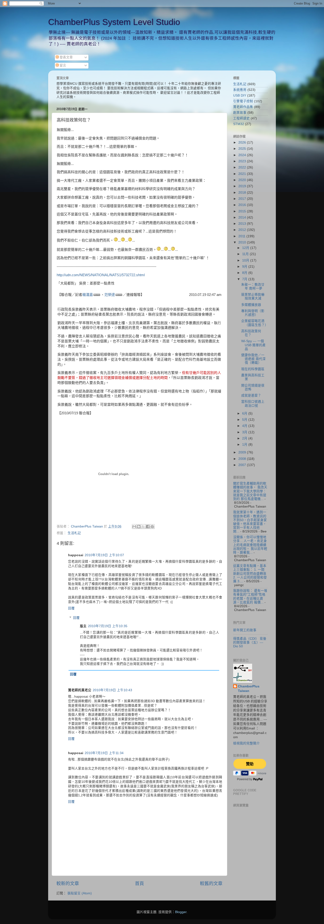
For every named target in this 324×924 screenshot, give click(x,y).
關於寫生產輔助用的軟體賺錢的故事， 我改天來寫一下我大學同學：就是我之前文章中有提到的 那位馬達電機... (250, 491)
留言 (62, 65)
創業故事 (239, 112)
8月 (245, 273)
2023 (242, 161)
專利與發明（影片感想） (252, 313)
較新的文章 (67, 883)
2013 (242, 223)
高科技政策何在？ (251, 333)
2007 (242, 465)
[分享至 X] (143, 526)
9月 (245, 266)
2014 (242, 217)
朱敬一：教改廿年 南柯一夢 (252, 286)
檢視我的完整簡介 (246, 743)
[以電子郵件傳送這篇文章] (134, 526)
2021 (242, 174)
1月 (245, 444)
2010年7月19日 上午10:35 (107, 626)
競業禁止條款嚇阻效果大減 (252, 296)
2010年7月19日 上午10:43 (112, 690)
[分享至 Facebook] (147, 526)
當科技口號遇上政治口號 (252, 403)
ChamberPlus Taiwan (248, 689)
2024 (242, 155)
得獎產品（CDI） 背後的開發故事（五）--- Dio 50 (249, 642)
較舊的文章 (211, 883)
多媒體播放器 (251, 305)
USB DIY (239, 95)
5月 (245, 419)
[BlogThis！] (138, 526)
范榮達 (109, 295)
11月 (246, 254)
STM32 (238, 124)
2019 (242, 186)
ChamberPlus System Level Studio (114, 22)
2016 (242, 205)
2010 (242, 242)
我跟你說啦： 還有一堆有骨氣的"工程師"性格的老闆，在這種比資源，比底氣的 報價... (250, 596)
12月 (246, 248)
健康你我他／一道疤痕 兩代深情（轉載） (253, 358)
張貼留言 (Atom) (79, 893)
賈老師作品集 (243, 107)
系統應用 (239, 90)
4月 (245, 426)
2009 (242, 452)
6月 (245, 413)
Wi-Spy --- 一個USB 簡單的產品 (253, 344)
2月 (245, 438)
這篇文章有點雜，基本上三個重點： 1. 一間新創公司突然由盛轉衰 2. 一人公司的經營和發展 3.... (250, 573)
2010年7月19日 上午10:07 (104, 555)
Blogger (180, 912)
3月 (245, 432)
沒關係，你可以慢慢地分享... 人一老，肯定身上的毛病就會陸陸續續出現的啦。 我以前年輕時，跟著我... (250, 544)
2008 (242, 459)
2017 (242, 199)
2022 (242, 167)
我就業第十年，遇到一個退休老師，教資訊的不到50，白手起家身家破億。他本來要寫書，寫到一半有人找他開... (250, 521)
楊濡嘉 (87, 295)
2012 (242, 230)
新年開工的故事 (244, 630)
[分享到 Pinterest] (152, 526)
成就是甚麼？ (251, 395)
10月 (246, 260)
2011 (242, 236)
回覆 (71, 608)
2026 (242, 142)
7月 (245, 279)
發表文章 (66, 57)
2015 (242, 211)
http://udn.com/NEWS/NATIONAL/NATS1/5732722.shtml (101, 275)
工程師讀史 (241, 118)
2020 (242, 180)
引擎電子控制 (243, 101)
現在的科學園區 (252, 369)
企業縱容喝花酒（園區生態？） (254, 323)
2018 (242, 192)
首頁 (139, 883)
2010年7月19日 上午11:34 (104, 753)
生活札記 (74, 533)
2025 (242, 148)
